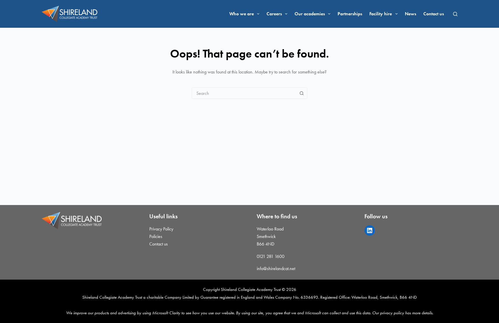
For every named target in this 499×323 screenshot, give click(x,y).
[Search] (455, 14)
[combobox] (244, 93)
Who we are (241, 14)
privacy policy (392, 313)
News (410, 14)
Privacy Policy (161, 229)
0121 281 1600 (270, 256)
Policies (155, 236)
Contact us (433, 14)
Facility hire (380, 14)
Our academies (310, 14)
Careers (274, 14)
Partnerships (350, 14)
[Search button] (301, 93)
